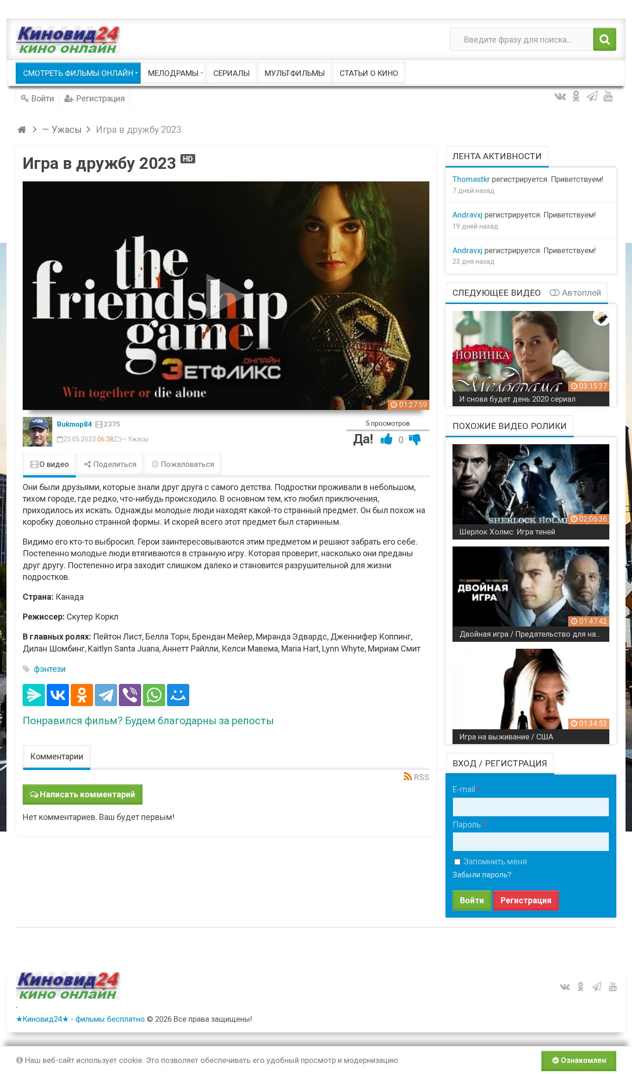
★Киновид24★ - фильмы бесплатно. (81, 1019)
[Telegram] (106, 695)
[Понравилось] (386, 439)
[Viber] (130, 695)
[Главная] (23, 129)
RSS (421, 777)
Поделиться (114, 464)
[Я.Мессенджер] (34, 695)
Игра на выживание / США (506, 736)
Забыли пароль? (481, 874)
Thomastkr (471, 179)
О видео (53, 464)
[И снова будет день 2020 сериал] (531, 355)
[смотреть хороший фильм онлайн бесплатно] (68, 39)
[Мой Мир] (178, 695)
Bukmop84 (74, 424)
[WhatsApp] (154, 695)
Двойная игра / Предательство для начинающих (534, 634)
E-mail (463, 789)
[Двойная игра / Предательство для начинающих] (531, 590)
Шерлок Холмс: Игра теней (507, 531)
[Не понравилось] (415, 439)
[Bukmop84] (37, 432)
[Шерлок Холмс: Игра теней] (531, 488)
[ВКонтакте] (58, 695)
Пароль (466, 824)
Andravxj (467, 214)
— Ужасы (135, 439)
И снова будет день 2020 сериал (517, 399)
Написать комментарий (87, 794)
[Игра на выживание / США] (531, 693)
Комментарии (56, 756)
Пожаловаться (186, 464)
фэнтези (50, 669)
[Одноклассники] (82, 695)
